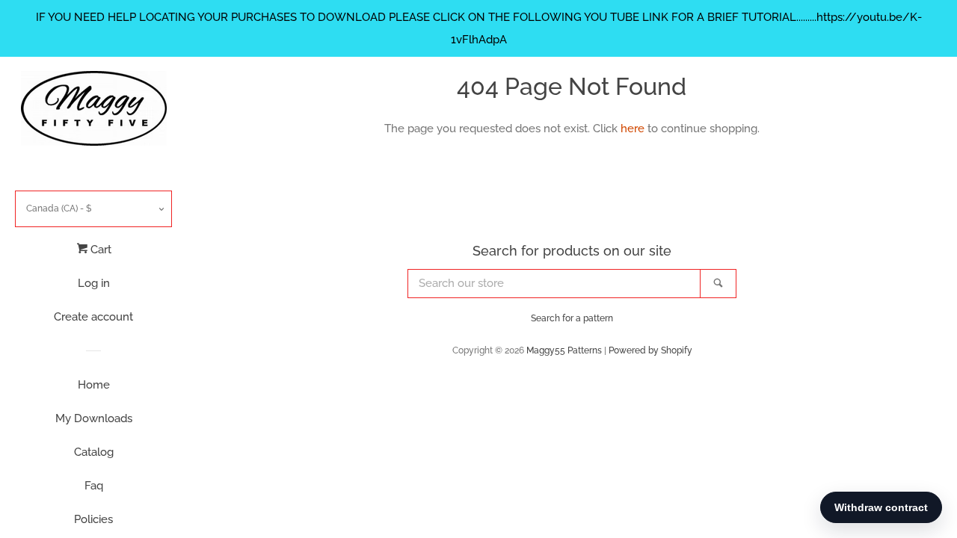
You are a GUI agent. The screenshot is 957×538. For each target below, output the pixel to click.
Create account (93, 317)
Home (94, 385)
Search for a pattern (572, 318)
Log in (94, 283)
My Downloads (93, 418)
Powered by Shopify (650, 350)
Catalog (94, 452)
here (632, 128)
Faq (93, 485)
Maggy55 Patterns (564, 350)
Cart (99, 249)
